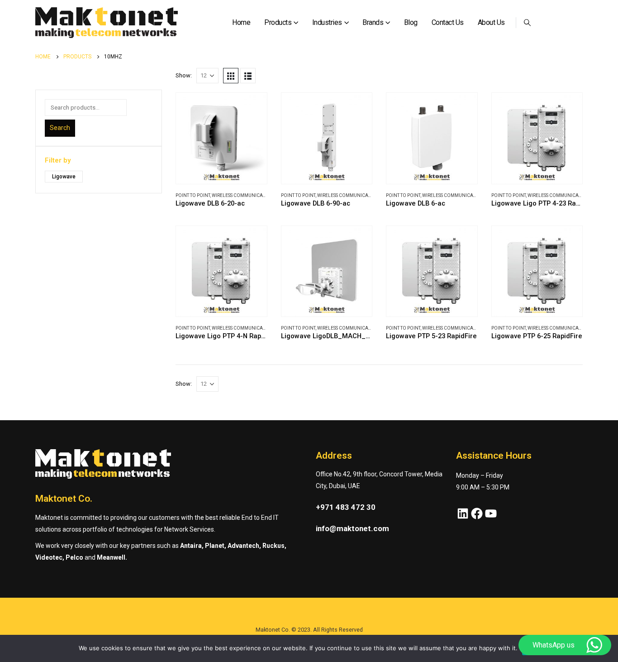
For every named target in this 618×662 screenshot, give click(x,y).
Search (60, 127)
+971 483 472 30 (346, 507)
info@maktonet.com (352, 528)
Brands (372, 22)
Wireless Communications (244, 195)
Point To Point (193, 195)
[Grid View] (230, 75)
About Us (491, 22)
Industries (327, 22)
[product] (221, 138)
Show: (184, 75)
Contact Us (448, 22)
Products (277, 22)
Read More (252, 108)
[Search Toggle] (527, 23)
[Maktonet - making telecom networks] (106, 22)
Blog (411, 22)
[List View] (248, 75)
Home (241, 22)
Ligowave (64, 176)
